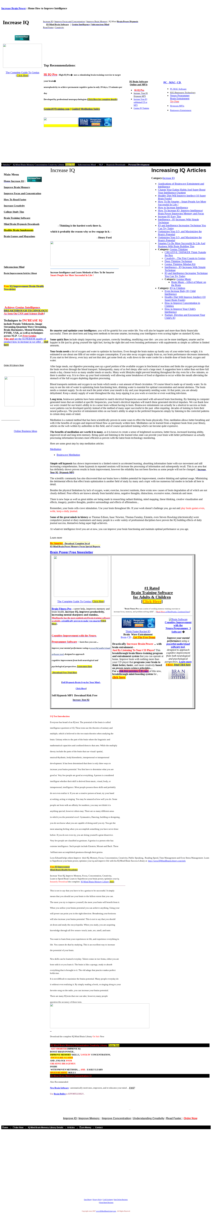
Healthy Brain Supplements (18, 230)
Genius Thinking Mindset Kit (180, 264)
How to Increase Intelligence (173, 207)
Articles (71, 1127)
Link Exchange (108, 1199)
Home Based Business (106, 1202)
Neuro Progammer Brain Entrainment (179, 98)
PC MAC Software (178, 89)
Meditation (55, 449)
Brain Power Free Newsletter (71, 552)
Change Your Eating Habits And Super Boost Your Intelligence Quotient (181, 191)
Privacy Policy (97, 1199)
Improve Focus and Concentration (22, 193)
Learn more (179, 663)
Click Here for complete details (102, 99)
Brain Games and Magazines (19, 236)
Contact (99, 1127)
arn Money (86, 1127)
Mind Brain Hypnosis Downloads (21, 224)
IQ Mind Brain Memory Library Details (45, 1127)
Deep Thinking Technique (178, 261)
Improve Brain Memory (17, 187)
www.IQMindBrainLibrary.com (106, 1211)
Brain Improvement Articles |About (20, 273)
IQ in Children (177, 288)
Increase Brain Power (13, 8)
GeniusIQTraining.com (57, 109)
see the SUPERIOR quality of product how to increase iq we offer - (26, 340)
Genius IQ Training (141, 108)
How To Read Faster (15, 199)
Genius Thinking (179, 249)
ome (6, 1127)
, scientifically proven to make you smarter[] (81, 621)
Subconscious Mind (14, 266)
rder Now (19, 1127)
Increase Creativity (14, 205)
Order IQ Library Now (14, 365)
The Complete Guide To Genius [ (22, 74)
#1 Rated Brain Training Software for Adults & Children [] (152, 595)
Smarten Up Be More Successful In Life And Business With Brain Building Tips (181, 245)
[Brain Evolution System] (22, 39)
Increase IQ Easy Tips (169, 216)
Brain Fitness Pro (61, 608)
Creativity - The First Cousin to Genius (185, 258)
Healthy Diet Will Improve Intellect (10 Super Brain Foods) (185, 298)
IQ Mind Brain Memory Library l (97, 881)
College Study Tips (14, 211)
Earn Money (88, 1199)
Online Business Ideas (25, 431)
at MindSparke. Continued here (173, 612)
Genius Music (184, 279)
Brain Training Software (17, 217)
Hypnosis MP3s (177, 106)
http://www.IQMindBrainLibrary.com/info (167, 861)
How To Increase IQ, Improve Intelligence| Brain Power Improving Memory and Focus (181, 212)
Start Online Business (121, 1199)
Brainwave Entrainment (180, 110)
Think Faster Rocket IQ (138, 631)
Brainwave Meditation (68, 454)
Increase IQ (17, 181)
